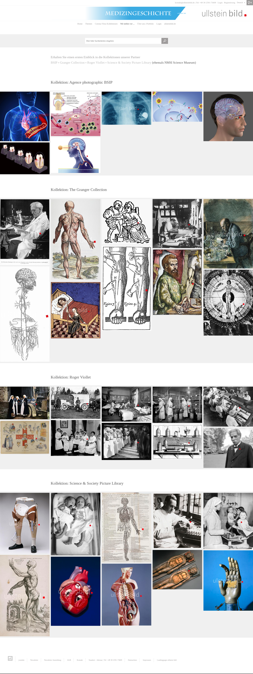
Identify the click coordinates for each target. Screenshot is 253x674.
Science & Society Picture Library (129, 62)
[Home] (126, 13)
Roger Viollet (96, 62)
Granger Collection (72, 62)
